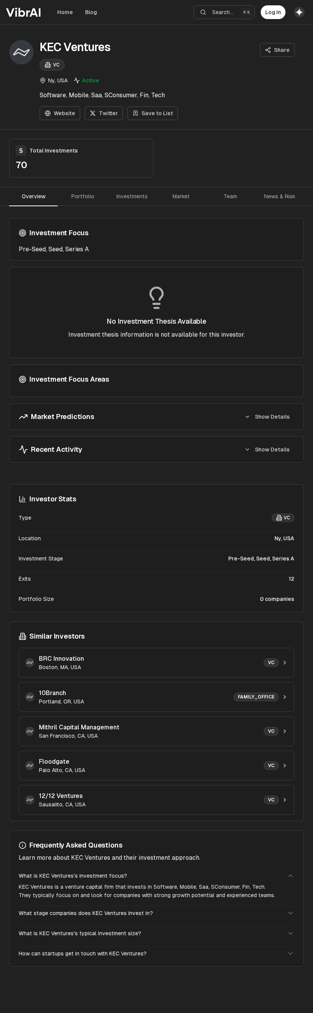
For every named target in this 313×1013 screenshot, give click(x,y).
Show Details (272, 417)
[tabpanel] (156, 340)
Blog (91, 12)
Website (64, 113)
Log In (273, 12)
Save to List (157, 113)
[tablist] (156, 196)
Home (65, 12)
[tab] (33, 196)
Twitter (108, 113)
